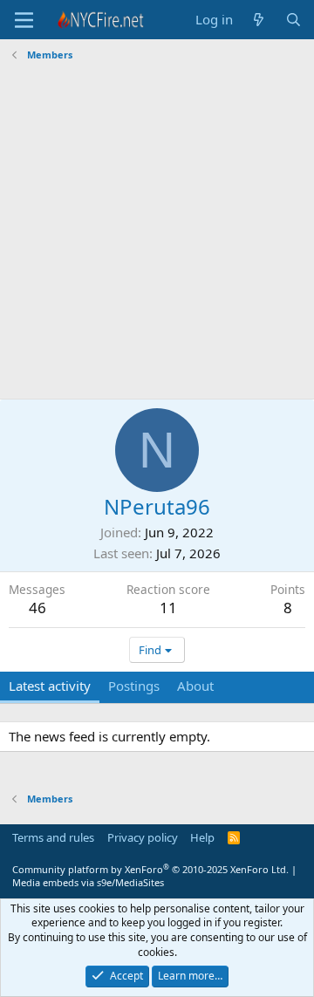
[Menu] (23, 20)
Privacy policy (142, 837)
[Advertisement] (157, 233)
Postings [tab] (134, 685)
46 (37, 608)
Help (202, 837)
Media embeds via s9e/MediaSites (88, 882)
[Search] (293, 19)
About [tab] (195, 685)
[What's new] (259, 19)
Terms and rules (53, 837)
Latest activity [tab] (50, 685)
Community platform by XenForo (150, 869)
